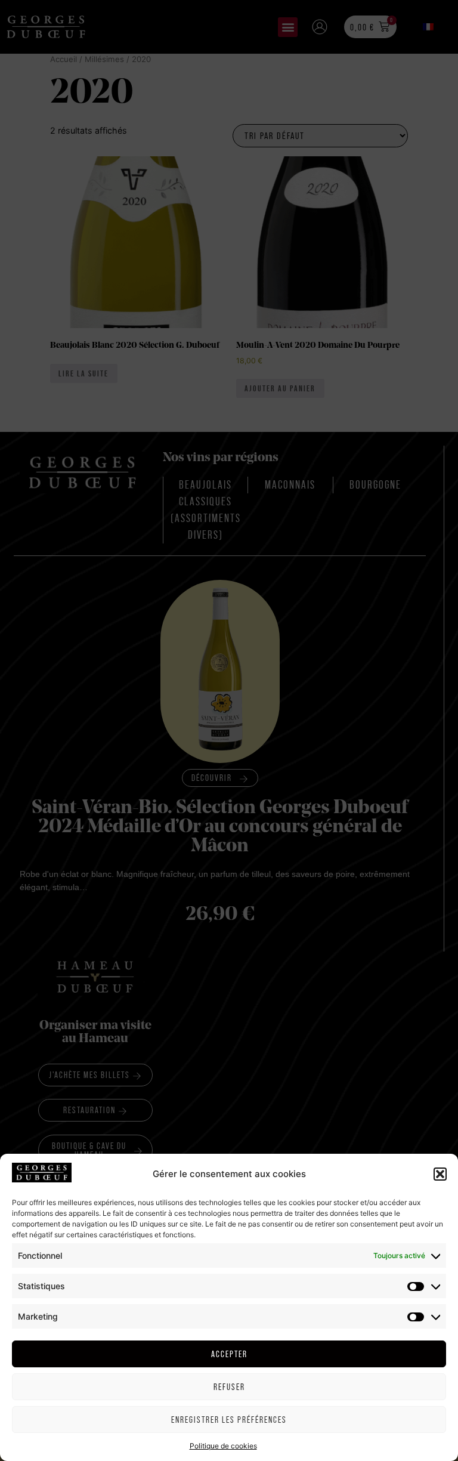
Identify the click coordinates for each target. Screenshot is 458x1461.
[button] (440, 1174)
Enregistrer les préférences (229, 1419)
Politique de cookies (223, 1445)
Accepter (229, 1354)
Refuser (229, 1387)
